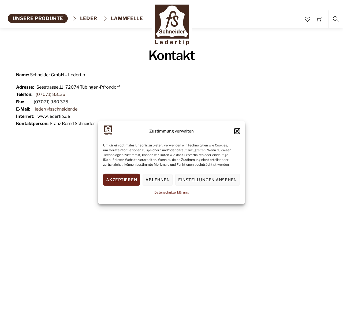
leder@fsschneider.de (56, 109)
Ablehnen (158, 179)
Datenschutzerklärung (171, 192)
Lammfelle (126, 18)
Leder (88, 18)
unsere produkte (38, 18)
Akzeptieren (121, 179)
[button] (237, 131)
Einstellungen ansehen (207, 179)
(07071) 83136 (50, 94)
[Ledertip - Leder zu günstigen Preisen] (172, 23)
